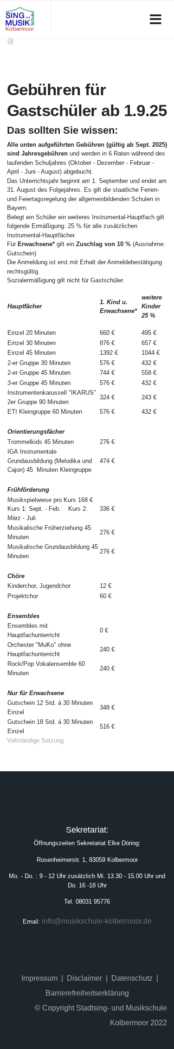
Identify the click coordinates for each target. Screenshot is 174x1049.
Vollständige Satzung (35, 740)
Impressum (39, 978)
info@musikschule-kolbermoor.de (97, 921)
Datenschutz (132, 978)
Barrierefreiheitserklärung (87, 993)
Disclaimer (84, 978)
